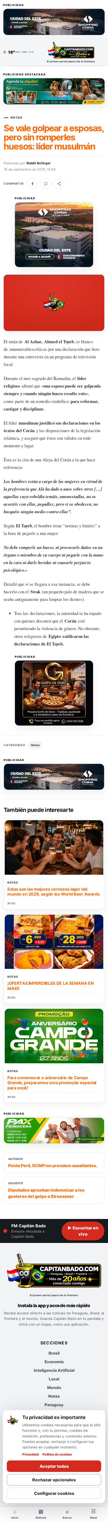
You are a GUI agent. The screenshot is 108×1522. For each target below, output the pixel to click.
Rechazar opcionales (54, 1479)
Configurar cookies (54, 1493)
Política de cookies (57, 1454)
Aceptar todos (54, 1466)
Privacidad (30, 1454)
